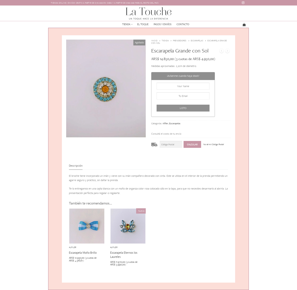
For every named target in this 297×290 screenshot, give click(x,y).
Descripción (75, 165)
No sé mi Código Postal (213, 144)
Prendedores (179, 40)
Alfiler (165, 123)
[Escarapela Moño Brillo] (221, 51)
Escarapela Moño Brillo (83, 253)
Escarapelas (197, 40)
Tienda (165, 40)
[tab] (75, 166)
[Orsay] (227, 51)
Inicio (154, 40)
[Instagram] (243, 3)
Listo (183, 108)
